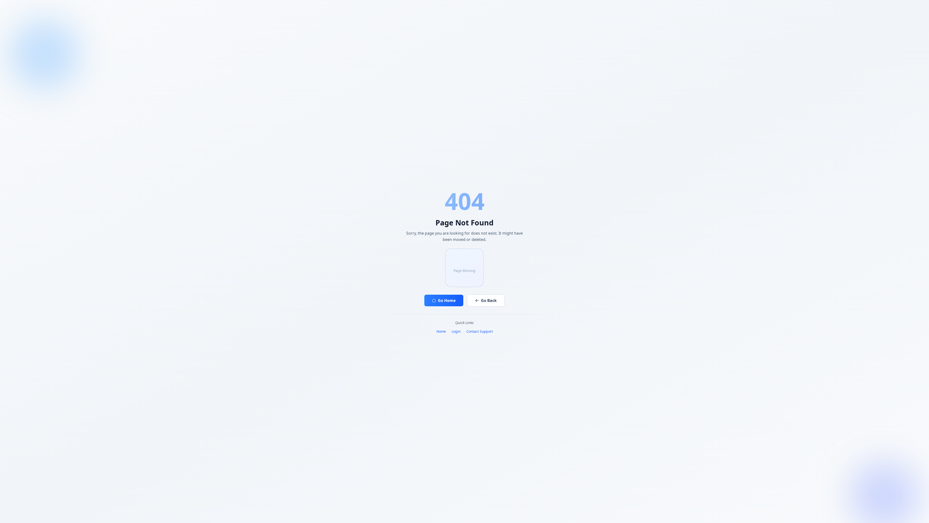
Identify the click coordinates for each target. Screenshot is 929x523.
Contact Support (479, 331)
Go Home (447, 300)
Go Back (489, 300)
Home (441, 331)
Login (456, 331)
